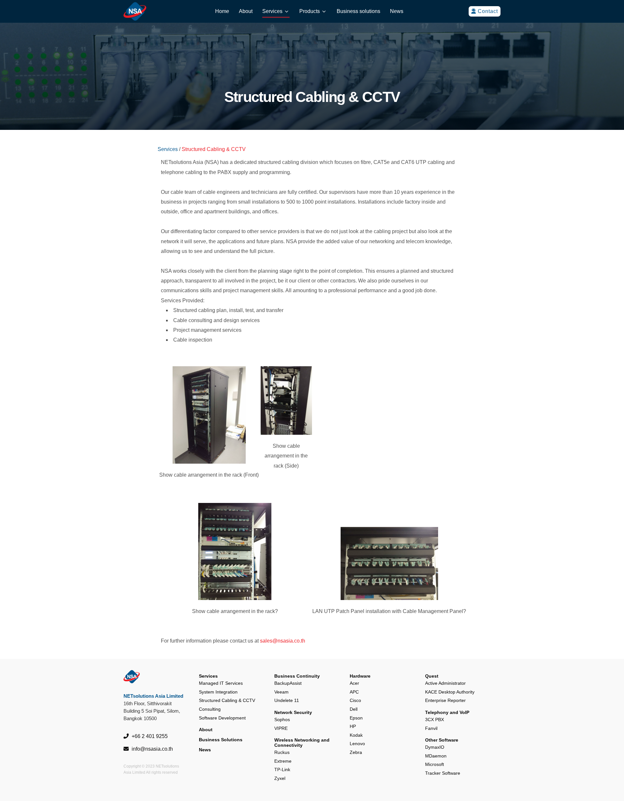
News (396, 11)
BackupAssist (288, 683)
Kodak (356, 735)
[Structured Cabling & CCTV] (209, 415)
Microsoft (434, 764)
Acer (354, 683)
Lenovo (357, 743)
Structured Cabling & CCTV (227, 700)
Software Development (222, 717)
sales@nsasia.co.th (282, 641)
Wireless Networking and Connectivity (302, 742)
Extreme (283, 761)
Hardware (360, 676)
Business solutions (358, 11)
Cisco (355, 700)
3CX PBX (434, 719)
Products (309, 11)
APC (354, 692)
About (246, 11)
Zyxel (279, 778)
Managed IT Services (221, 683)
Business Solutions (220, 739)
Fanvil (431, 728)
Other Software (441, 740)
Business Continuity (297, 676)
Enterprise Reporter (445, 700)
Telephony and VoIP (447, 712)
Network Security (293, 712)
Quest (431, 676)
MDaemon (436, 755)
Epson (356, 717)
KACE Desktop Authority (449, 692)
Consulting (210, 709)
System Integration (218, 692)
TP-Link (282, 769)
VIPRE (281, 728)
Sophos (282, 719)
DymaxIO (434, 747)
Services (272, 11)
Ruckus (282, 752)
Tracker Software (442, 773)
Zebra (356, 752)
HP (353, 726)
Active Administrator (445, 683)
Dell (354, 709)
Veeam (281, 692)
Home (222, 11)
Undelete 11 (286, 700)
